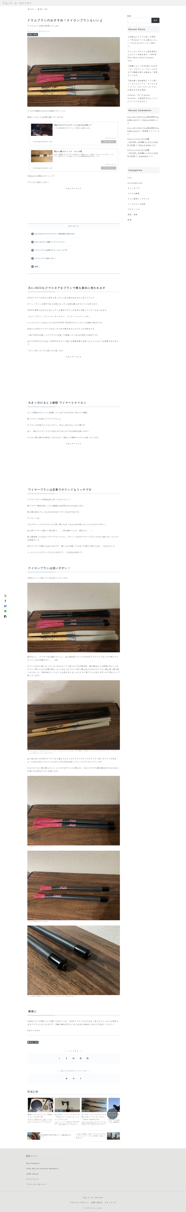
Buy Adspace (33, 1163)
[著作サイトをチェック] (66, 1078)
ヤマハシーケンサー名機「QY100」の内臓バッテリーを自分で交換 (142, 142)
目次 (70, 226)
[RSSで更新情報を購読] (81, 1078)
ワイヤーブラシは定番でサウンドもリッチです (51, 250)
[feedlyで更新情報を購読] (73, 1078)
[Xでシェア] (5, 596)
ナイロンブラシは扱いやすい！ (46, 258)
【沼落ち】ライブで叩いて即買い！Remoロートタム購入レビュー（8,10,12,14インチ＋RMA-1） (142, 41)
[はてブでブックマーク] (5, 606)
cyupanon (143, 156)
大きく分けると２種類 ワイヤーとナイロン (50, 242)
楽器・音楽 (34, 1042)
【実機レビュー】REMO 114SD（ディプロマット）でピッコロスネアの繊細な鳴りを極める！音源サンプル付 (143, 70)
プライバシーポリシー (36, 1184)
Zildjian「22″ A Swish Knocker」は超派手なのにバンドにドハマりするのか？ (143, 98)
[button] (5, 616)
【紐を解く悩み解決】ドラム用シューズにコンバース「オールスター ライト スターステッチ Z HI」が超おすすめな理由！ (143, 85)
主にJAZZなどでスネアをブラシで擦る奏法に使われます (55, 234)
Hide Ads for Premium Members (42, 1169)
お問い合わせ (32, 1174)
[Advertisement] (73, 205)
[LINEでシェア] (5, 611)
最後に (37, 266)
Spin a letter (149, 120)
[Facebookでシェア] (5, 601)
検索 (129, 16)
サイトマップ (32, 1179)
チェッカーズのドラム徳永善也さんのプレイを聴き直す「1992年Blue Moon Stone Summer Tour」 (143, 56)
